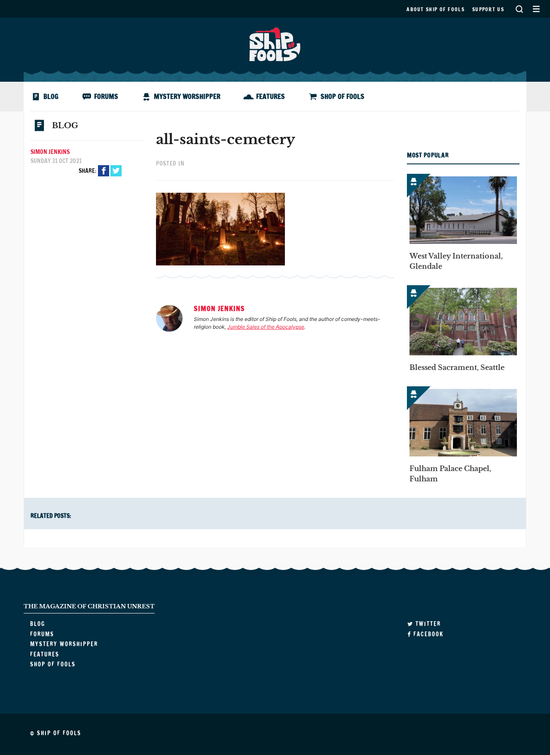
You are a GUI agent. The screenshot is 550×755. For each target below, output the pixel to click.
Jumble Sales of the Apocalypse (265, 327)
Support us (488, 9)
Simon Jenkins (50, 152)
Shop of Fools (342, 96)
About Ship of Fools (435, 9)
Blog (50, 96)
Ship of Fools (275, 43)
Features (270, 96)
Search (519, 9)
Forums (106, 96)
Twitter (116, 170)
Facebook (103, 170)
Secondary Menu (536, 9)
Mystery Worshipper (187, 96)
